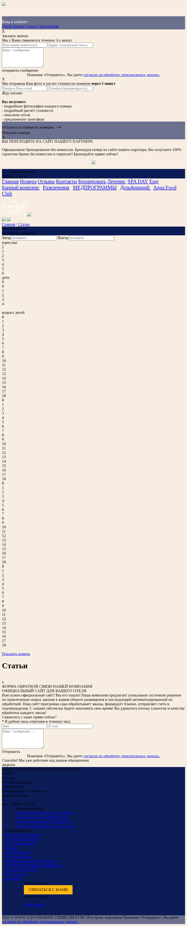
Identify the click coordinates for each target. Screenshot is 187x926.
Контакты (66, 181)
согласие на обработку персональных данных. (121, 75)
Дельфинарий (135, 187)
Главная (10, 181)
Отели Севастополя (42, 26)
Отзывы (46, 181)
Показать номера (16, 654)
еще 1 (70, 826)
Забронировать (17, 852)
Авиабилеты (34, 905)
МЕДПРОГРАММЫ (95, 187)
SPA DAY (138, 181)
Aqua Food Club (18, 870)
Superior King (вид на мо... (44, 815)
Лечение (116, 181)
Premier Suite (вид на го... (44, 826)
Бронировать (92, 181)
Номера (28, 181)
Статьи (24, 224)
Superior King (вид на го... (38, 813)
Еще (154, 181)
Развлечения (56, 187)
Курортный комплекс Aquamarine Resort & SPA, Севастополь (23, 839)
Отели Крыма (13, 26)
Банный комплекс (20, 187)
